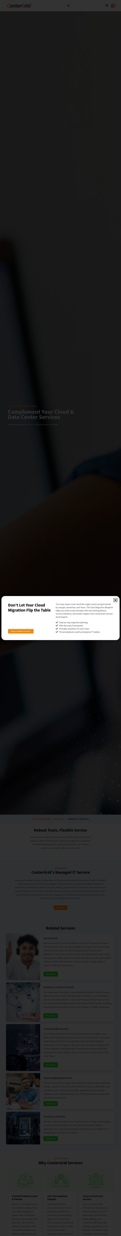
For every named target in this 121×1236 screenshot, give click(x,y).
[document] (60, 618)
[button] (115, 600)
